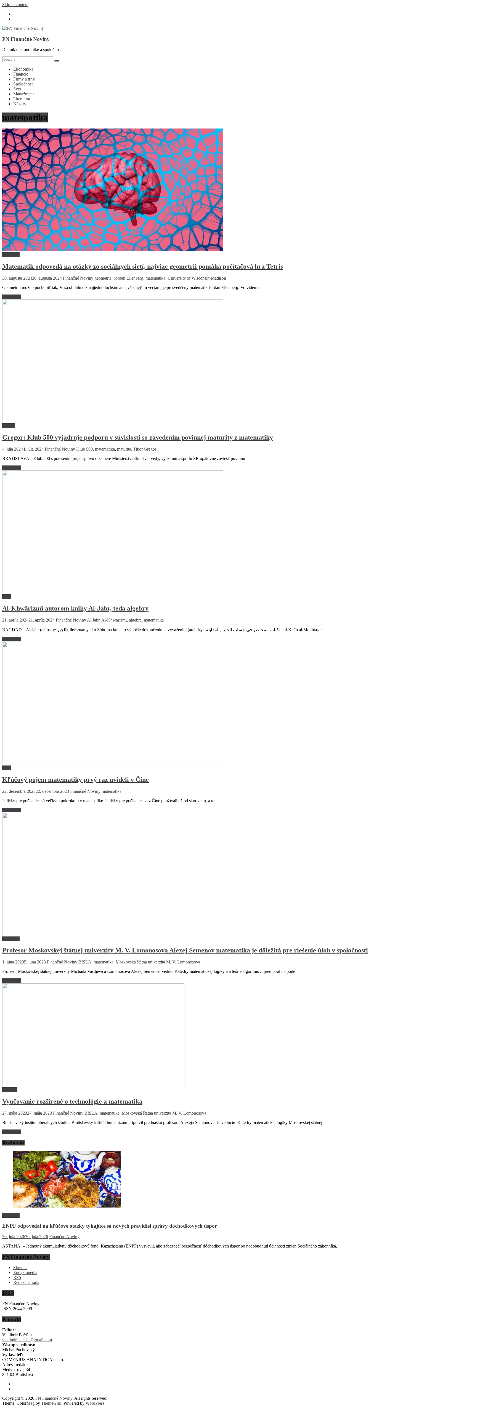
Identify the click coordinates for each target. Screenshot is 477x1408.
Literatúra (21, 99)
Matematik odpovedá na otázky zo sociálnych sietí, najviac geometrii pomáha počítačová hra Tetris (142, 266)
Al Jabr (93, 620)
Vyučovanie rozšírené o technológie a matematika (72, 1101)
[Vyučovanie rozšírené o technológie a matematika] (93, 1084)
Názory (19, 103)
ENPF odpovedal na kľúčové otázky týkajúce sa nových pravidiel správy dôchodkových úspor (109, 1226)
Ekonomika (23, 69)
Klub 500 (84, 449)
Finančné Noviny (78, 278)
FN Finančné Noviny (26, 39)
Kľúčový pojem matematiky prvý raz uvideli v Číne (75, 779)
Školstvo (9, 1089)
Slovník (20, 1267)
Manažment (23, 94)
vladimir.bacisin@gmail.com (27, 1339)
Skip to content (15, 4)
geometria (103, 278)
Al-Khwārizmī (114, 620)
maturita (124, 449)
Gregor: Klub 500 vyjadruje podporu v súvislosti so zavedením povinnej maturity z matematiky (137, 437)
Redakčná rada (26, 1282)
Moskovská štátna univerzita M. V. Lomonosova (158, 962)
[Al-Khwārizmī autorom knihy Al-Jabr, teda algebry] (112, 591)
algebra (135, 620)
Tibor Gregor (144, 449)
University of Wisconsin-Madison (197, 278)
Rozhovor (11, 254)
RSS (17, 1277)
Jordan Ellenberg (128, 278)
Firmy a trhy (24, 79)
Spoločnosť (23, 84)
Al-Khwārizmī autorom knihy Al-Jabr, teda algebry (75, 608)
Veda (6, 596)
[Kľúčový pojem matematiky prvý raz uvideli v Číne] (112, 763)
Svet (17, 89)
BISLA (84, 962)
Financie (20, 74)
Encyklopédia (25, 1272)
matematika (155, 278)
